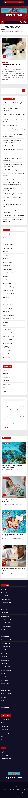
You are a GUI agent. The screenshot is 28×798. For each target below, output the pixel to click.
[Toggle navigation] (18, 22)
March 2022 (6, 329)
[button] (21, 22)
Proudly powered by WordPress (9, 785)
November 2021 (7, 340)
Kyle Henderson (16, 69)
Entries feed (4, 755)
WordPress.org (5, 762)
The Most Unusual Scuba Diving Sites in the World (12, 466)
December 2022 (7, 311)
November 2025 (7, 244)
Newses (23, 785)
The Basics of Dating (9, 146)
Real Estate (5, 62)
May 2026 (5, 237)
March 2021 (6, 354)
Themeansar (14, 786)
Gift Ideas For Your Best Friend (11, 201)
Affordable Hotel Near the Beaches (13, 149)
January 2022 (7, 333)
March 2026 (6, 241)
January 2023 (7, 308)
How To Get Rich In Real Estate (12, 197)
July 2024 (5, 276)
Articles (9, 789)
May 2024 (5, 280)
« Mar (4, 427)
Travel (4, 391)
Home (3, 29)
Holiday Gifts (6, 377)
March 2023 (6, 304)
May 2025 (5, 255)
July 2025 (5, 251)
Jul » (8, 427)
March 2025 (6, 259)
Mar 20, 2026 (7, 538)
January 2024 (7, 283)
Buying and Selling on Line (10, 125)
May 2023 (5, 301)
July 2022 (5, 322)
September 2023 (8, 294)
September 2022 (8, 319)
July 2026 (5, 234)
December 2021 (7, 336)
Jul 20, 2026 (7, 470)
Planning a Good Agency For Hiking (13, 179)
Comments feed (6, 759)
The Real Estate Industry (10, 170)
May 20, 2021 (7, 69)
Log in (2, 752)
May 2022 (5, 326)
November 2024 (7, 269)
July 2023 (5, 297)
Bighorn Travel (14, 14)
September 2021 (7, 343)
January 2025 (7, 262)
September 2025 (8, 248)
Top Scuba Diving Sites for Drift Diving (14, 194)
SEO (4, 388)
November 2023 (7, 290)
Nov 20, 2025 (7, 573)
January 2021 (6, 357)
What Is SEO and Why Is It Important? (14, 216)
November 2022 (7, 315)
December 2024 (7, 266)
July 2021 (5, 347)
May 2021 (5, 350)
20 (14, 413)
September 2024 (8, 273)
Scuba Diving (6, 384)
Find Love (5, 374)
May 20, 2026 (7, 504)
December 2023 (7, 287)
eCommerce (6, 370)
